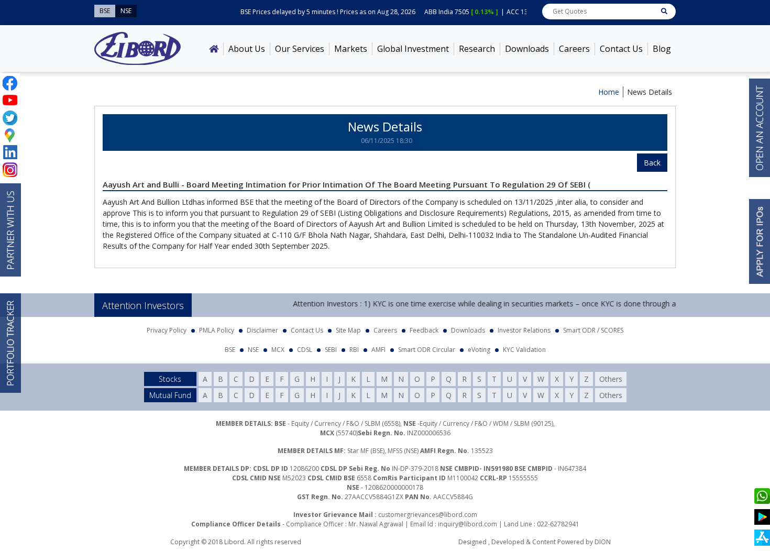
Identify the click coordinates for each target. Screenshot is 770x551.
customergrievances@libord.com (427, 514)
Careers (574, 48)
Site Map (348, 330)
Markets (350, 48)
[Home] (213, 48)
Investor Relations (524, 330)
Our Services (299, 48)
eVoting (479, 349)
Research (477, 48)
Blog (662, 48)
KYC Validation (524, 349)
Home (608, 92)
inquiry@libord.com (467, 524)
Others (610, 379)
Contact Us (621, 48)
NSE (253, 349)
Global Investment (413, 48)
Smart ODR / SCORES (593, 330)
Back (652, 163)
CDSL (304, 349)
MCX (277, 349)
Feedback (424, 330)
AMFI (378, 349)
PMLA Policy (216, 330)
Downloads (527, 48)
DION (603, 541)
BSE (230, 349)
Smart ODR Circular (426, 349)
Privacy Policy (166, 330)
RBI (354, 349)
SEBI (331, 349)
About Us (246, 48)
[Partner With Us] (10, 230)
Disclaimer (262, 330)
